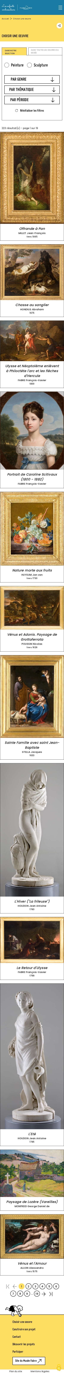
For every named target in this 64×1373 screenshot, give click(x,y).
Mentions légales (40, 1371)
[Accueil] (17, 7)
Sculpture (41, 65)
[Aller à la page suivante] (44, 1293)
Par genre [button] (18, 79)
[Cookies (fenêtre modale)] (59, 1368)
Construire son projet (24, 1329)
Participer (18, 1351)
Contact (17, 1336)
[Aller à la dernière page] (51, 1293)
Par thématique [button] (21, 89)
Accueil (5, 18)
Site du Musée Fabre (26, 1360)
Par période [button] (19, 100)
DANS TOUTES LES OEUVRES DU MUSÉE (45, 51)
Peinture (17, 65)
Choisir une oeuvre (22, 1322)
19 (37, 1294)
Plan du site (15, 1371)
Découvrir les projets (24, 1344)
